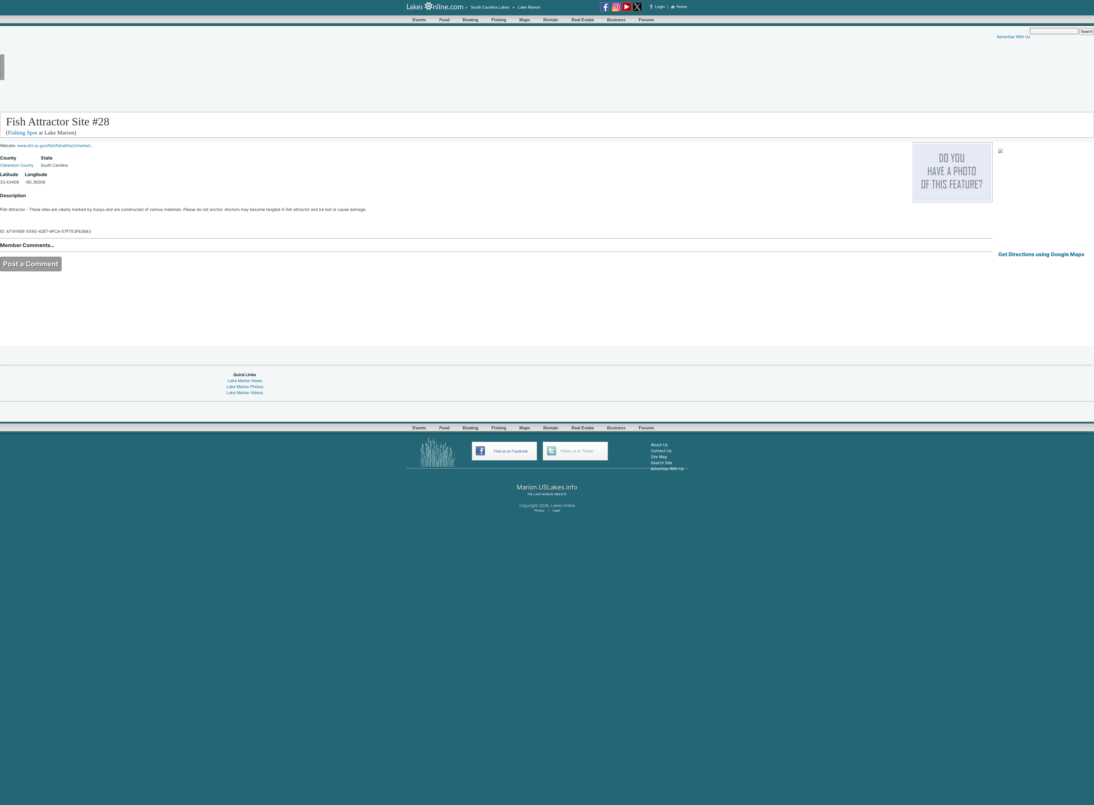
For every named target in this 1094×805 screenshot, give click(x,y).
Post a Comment (30, 264)
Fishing (498, 19)
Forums (646, 19)
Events (419, 19)
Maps (524, 19)
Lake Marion (529, 7)
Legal (556, 510)
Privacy (539, 510)
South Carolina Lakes (490, 7)
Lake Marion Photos (244, 386)
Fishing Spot (22, 132)
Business (616, 19)
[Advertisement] (141, 68)
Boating (470, 19)
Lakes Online (563, 505)
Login (660, 6)
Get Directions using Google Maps (1041, 254)
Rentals (550, 19)
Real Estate (583, 19)
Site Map (659, 456)
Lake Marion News (245, 380)
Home (681, 6)
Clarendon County (17, 165)
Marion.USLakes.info (547, 487)
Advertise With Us (1013, 36)
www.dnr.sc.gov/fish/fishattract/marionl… (55, 145)
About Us (659, 444)
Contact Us (661, 450)
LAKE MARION (544, 494)
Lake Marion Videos (244, 392)
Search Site (661, 462)
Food (444, 19)
